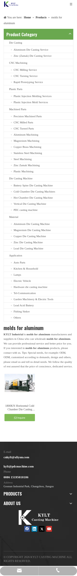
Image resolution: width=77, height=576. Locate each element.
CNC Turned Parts (24, 128)
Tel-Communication (25, 293)
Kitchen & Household (26, 268)
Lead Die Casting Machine (28, 248)
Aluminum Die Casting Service (31, 49)
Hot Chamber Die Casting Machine (33, 197)
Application (15, 255)
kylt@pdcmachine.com (19, 466)
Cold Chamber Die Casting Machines (34, 191)
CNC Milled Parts (23, 122)
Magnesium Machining (26, 140)
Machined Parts (17, 109)
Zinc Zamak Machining (27, 165)
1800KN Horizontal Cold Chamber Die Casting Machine (19, 407)
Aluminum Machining (26, 134)
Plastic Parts (15, 89)
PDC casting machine (26, 210)
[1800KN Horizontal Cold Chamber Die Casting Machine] (19, 382)
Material (13, 217)
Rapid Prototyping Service (28, 82)
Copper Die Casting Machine (30, 236)
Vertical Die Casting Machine (30, 203)
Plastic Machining (23, 171)
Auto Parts (19, 262)
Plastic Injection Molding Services (33, 96)
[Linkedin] (34, 529)
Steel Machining (23, 159)
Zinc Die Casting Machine (28, 242)
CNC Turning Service (26, 76)
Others (17, 317)
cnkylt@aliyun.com (16, 457)
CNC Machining (18, 62)
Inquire (21, 417)
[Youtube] (49, 529)
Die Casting (15, 42)
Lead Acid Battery (24, 305)
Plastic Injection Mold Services (31, 102)
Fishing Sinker (22, 311)
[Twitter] (42, 529)
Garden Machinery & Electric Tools (33, 299)
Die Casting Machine (21, 178)
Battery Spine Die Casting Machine (33, 185)
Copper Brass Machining (27, 146)
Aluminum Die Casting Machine (32, 224)
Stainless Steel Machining (28, 153)
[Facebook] (27, 529)
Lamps (17, 274)
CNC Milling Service (25, 69)
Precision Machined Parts (28, 116)
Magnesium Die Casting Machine (32, 230)
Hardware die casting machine (30, 287)
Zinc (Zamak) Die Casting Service (33, 55)
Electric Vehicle (22, 280)
